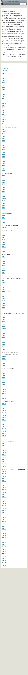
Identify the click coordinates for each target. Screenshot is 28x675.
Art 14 (3, 108)
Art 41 (3, 182)
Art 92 (3, 371)
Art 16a (4, 115)
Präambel (4, 70)
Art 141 (4, 542)
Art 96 (3, 380)
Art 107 (4, 417)
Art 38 (3, 176)
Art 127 (4, 508)
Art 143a (4, 551)
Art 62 (3, 256)
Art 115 (4, 438)
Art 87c (4, 333)
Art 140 (4, 540)
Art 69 (3, 275)
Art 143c (4, 556)
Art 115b (4, 445)
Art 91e (4, 365)
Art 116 (4, 471)
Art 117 (4, 474)
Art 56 (3, 237)
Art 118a (4, 478)
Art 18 (3, 121)
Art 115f (4, 455)
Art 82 (3, 310)
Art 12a (4, 103)
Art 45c (4, 198)
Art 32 (3, 159)
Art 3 (3, 80)
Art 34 (3, 163)
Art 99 (3, 387)
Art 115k (4, 464)
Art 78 (3, 298)
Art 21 (3, 134)
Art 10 (3, 96)
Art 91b (4, 358)
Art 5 (3, 85)
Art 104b (4, 406)
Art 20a (4, 131)
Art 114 (4, 435)
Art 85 (3, 322)
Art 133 (4, 522)
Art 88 (3, 342)
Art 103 (4, 396)
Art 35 (3, 166)
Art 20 (3, 129)
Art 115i (4, 461)
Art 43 (3, 187)
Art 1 (3, 76)
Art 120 (4, 483)
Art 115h (4, 459)
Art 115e (4, 452)
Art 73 (3, 287)
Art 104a (4, 403)
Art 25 (3, 143)
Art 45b (4, 196)
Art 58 (3, 242)
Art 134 (4, 524)
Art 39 (3, 178)
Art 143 (4, 549)
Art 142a (4, 547)
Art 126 (4, 506)
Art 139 (4, 538)
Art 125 (4, 496)
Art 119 (4, 480)
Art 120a (4, 485)
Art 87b (4, 331)
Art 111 (4, 429)
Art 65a (4, 266)
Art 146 (4, 565)
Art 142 (4, 544)
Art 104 (4, 398)
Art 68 (3, 272)
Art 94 (3, 375)
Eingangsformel (6, 68)
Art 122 (4, 490)
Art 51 (3, 217)
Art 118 (4, 476)
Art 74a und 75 (6, 292)
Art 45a (4, 194)
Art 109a (4, 424)
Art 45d (4, 201)
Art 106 (4, 410)
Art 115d (4, 450)
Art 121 (4, 487)
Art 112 (4, 431)
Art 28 (3, 150)
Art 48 (3, 207)
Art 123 (4, 492)
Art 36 (3, 168)
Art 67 (3, 270)
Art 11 (3, 99)
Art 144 (4, 560)
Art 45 (3, 192)
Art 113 (4, 433)
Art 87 (3, 326)
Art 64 (3, 261)
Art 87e (4, 338)
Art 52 (3, 220)
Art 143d (4, 558)
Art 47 (3, 205)
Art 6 (3, 87)
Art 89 (3, 344)
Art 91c (4, 361)
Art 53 (3, 222)
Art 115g (4, 457)
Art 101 (4, 391)
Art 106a (4, 413)
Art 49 (3, 210)
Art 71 (3, 282)
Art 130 (4, 515)
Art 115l (4, 466)
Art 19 (3, 124)
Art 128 (4, 510)
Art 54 (3, 233)
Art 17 (3, 117)
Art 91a (4, 356)
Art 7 (3, 89)
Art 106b (4, 415)
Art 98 (3, 384)
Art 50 (3, 215)
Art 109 (4, 422)
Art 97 (3, 382)
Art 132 (4, 519)
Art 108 (4, 419)
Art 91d (4, 363)
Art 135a (4, 528)
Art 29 (3, 152)
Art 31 (3, 156)
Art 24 (3, 140)
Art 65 (3, 263)
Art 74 (3, 289)
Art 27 (3, 147)
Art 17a (4, 119)
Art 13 (3, 105)
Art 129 (4, 512)
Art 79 (3, 301)
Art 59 (3, 244)
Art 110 (4, 426)
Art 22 (3, 136)
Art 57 (3, 240)
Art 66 (3, 268)
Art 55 (3, 235)
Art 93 (3, 373)
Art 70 (3, 280)
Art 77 (3, 296)
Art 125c (4, 503)
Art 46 (3, 203)
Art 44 (3, 189)
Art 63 (3, 259)
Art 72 (3, 285)
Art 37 (3, 170)
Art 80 (3, 303)
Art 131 (4, 517)
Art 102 (4, 394)
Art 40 (3, 180)
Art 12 (3, 101)
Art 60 (3, 249)
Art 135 (4, 526)
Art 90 (3, 347)
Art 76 (3, 294)
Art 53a (4, 227)
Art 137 (4, 533)
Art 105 (4, 408)
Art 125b (4, 501)
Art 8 (3, 92)
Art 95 (3, 378)
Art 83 (3, 317)
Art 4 (3, 83)
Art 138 (4, 535)
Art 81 (3, 308)
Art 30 (3, 154)
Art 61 (3, 251)
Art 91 (3, 349)
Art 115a (4, 443)
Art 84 (3, 319)
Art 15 (3, 110)
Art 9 (3, 94)
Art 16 (3, 112)
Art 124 (4, 494)
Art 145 (4, 563)
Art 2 (3, 78)
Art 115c (4, 448)
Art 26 (3, 145)
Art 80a (4, 305)
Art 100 (4, 389)
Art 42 (3, 185)
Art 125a (4, 499)
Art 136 (4, 531)
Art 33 (3, 161)
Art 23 (3, 138)
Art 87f (4, 340)
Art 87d (4, 335)
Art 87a (4, 328)
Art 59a (4, 246)
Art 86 (3, 324)
